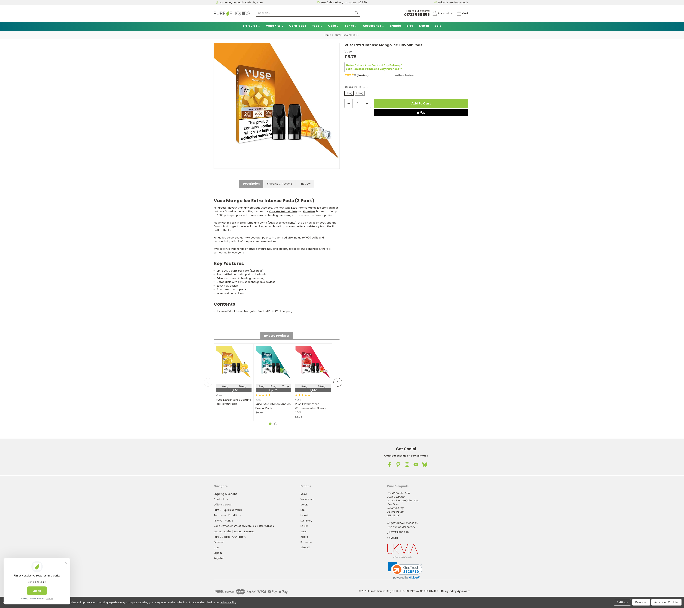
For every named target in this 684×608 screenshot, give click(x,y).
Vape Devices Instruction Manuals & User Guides (244, 526)
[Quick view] (233, 378)
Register (219, 558)
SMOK (304, 504)
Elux (302, 510)
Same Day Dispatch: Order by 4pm (241, 2)
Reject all (641, 602)
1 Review (305, 183)
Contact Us (221, 499)
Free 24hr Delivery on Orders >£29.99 (344, 2)
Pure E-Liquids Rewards (228, 510)
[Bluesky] (424, 464)
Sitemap (219, 542)
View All (305, 547)
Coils (332, 26)
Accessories (372, 26)
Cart (216, 547)
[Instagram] (407, 464)
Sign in (218, 553)
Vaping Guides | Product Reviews (234, 531)
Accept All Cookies (666, 602)
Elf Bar (304, 526)
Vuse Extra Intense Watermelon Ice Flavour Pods (310, 408)
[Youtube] (415, 464)
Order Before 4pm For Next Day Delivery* (374, 65)
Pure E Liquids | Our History (230, 537)
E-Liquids (250, 26)
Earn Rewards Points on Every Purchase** (374, 69)
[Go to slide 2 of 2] (275, 424)
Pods (315, 26)
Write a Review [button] (404, 75)
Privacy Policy (228, 602)
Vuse (303, 531)
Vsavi (303, 494)
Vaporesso (307, 499)
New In (424, 26)
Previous (208, 382)
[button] (405, 571)
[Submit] (356, 13)
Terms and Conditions (227, 515)
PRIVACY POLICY (223, 520)
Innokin (304, 515)
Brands (395, 26)
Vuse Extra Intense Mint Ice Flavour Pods (273, 406)
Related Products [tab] (276, 335)
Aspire (304, 537)
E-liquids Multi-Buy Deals (453, 2)
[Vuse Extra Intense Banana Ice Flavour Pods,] (233, 363)
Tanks (349, 26)
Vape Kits (273, 26)
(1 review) (363, 75)
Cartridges (297, 26)
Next (337, 382)
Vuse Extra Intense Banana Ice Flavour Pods (233, 402)
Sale (438, 26)
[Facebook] (389, 464)
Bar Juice (306, 542)
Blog (409, 26)
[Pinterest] (398, 464)
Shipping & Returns (279, 183)
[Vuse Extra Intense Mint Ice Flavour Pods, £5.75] (273, 363)
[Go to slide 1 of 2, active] (270, 424)
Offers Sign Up (223, 504)
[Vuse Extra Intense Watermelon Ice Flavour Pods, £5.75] (313, 363)
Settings (622, 602)
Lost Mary (306, 520)
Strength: (357, 87)
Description (251, 183)
